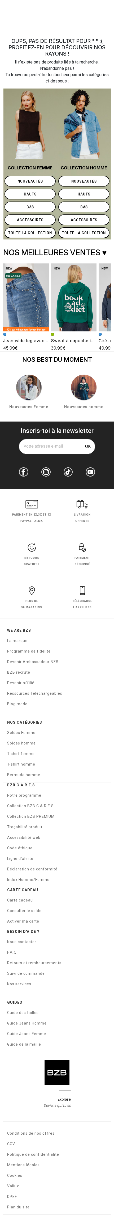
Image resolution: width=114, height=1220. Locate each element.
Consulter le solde (24, 911)
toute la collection (30, 233)
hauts (30, 194)
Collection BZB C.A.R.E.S (30, 806)
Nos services (19, 984)
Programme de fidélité (29, 651)
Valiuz (13, 1186)
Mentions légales (23, 1165)
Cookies (14, 1175)
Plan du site (18, 1207)
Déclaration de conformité (32, 869)
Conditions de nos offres (31, 1133)
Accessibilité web (24, 837)
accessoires (30, 220)
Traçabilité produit (24, 827)
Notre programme (24, 795)
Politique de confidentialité (33, 1154)
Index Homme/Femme (28, 880)
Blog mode (17, 704)
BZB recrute (18, 672)
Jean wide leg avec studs (30, 340)
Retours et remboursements (34, 963)
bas (30, 207)
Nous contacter (21, 942)
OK (88, 446)
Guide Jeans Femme (26, 1034)
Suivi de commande (26, 973)
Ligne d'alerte (20, 858)
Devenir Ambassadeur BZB (33, 662)
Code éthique (20, 848)
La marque (17, 641)
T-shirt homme (21, 764)
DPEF (12, 1196)
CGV (11, 1144)
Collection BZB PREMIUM (31, 816)
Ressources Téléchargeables (34, 693)
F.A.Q (12, 952)
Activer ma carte (23, 921)
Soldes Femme (21, 733)
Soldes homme (21, 743)
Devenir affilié (20, 683)
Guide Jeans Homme (27, 1023)
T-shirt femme (21, 754)
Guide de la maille (24, 1044)
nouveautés (30, 181)
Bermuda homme (23, 775)
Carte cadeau (20, 900)
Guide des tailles (23, 1013)
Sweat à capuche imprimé (78, 340)
